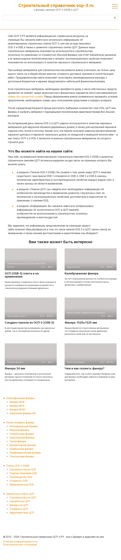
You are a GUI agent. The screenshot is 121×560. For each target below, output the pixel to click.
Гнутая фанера (17, 441)
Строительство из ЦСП (22, 497)
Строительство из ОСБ (22, 469)
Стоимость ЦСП (18, 508)
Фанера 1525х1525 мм (81, 322)
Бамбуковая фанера (21, 448)
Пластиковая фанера (21, 456)
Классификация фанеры (20, 398)
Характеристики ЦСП (21, 512)
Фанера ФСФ (17, 401)
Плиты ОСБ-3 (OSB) (17, 465)
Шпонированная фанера (23, 426)
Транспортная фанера (22, 437)
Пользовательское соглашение (20, 544)
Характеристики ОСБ (21, 484)
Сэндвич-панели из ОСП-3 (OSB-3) (29, 322)
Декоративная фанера (22, 445)
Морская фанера (19, 430)
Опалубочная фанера (21, 433)
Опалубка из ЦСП (19, 501)
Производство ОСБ (20, 477)
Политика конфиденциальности (20, 541)
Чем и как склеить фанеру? (84, 368)
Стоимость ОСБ (18, 480)
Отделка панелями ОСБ (23, 473)
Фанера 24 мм (15, 368)
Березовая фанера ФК (22, 413)
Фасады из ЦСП (18, 505)
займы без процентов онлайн (25, 96)
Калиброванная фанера (81, 273)
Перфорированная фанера (25, 452)
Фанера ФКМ (17, 409)
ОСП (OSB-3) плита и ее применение (22, 275)
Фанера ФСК (16, 405)
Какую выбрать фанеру (20, 422)
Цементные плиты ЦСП (20, 493)
